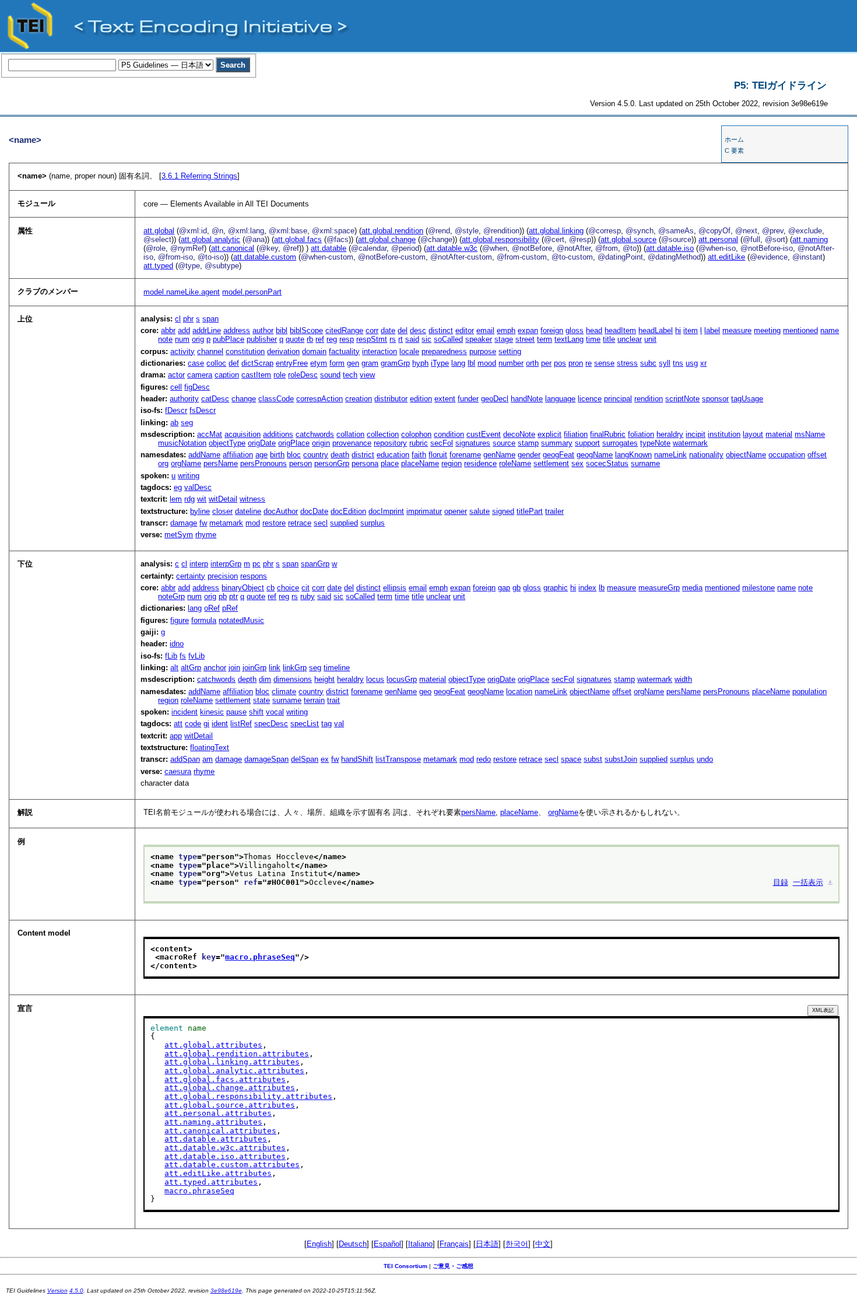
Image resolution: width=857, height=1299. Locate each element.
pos (560, 363)
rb (310, 339)
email (485, 330)
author (262, 330)
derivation (283, 351)
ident (220, 723)
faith (419, 454)
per (546, 363)
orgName (186, 463)
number (511, 363)
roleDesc (303, 374)
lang (458, 363)
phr (188, 318)
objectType (227, 443)
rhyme (205, 534)
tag (326, 723)
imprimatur (424, 511)
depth (247, 679)
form (337, 363)
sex (577, 463)
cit (305, 587)
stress (627, 363)
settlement (551, 463)
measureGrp (659, 587)
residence (480, 463)
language (560, 398)
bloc (294, 454)
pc (256, 563)
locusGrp (402, 679)
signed (503, 511)
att (178, 723)
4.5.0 (76, 1290)
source (504, 443)
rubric (418, 443)
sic (426, 339)
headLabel (655, 330)
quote (295, 339)
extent (444, 398)
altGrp (191, 667)
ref (319, 339)
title (609, 339)
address (236, 330)
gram (369, 363)
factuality (344, 351)
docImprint (386, 511)
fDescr (176, 410)
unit (650, 339)
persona (365, 463)
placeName (420, 463)
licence (590, 398)
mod (252, 523)
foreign (551, 330)
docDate (314, 511)
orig (198, 339)
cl (178, 318)
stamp (528, 443)
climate (284, 691)
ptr (233, 596)
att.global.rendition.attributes (236, 1053)
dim (265, 679)
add (184, 330)
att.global (158, 230)
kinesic (212, 712)
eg (178, 487)
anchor (214, 667)
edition (421, 398)
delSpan (304, 759)
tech (350, 374)
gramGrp (395, 363)
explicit (549, 434)
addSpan (185, 759)
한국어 (516, 1244)
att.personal (718, 239)
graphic (555, 587)
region (451, 463)
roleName (515, 463)
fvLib (196, 656)
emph (506, 330)
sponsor (715, 398)
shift (256, 712)
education (393, 454)
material (778, 434)
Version (57, 1290)
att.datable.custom (264, 257)
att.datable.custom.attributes (232, 1164)
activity (182, 351)
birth (277, 454)
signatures (472, 443)
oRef (212, 608)
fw (203, 523)
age (261, 454)
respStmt (371, 339)
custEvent (483, 434)
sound (330, 374)
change (243, 398)
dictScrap (257, 363)
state (261, 700)
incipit (695, 434)
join (234, 667)
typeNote (655, 443)
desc (418, 330)
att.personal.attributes (218, 1113)
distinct (440, 330)
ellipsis (394, 587)
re (588, 363)
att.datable (328, 248)
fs (183, 656)
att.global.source (628, 239)
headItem (620, 330)
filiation (576, 434)
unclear (629, 339)
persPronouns (263, 463)
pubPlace (228, 339)
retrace (299, 523)
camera (199, 374)
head (594, 330)
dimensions (292, 679)
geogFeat (558, 454)
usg (692, 363)
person (300, 463)
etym (318, 363)
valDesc (198, 487)
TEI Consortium (405, 1266)
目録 (780, 882)
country (315, 454)
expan (528, 330)
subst (593, 759)
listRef (241, 723)
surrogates (620, 443)
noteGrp (171, 596)
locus (375, 679)
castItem (256, 374)
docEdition (348, 511)
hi (678, 330)
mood (486, 363)
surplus (372, 523)
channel (210, 351)
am (207, 759)
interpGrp (225, 563)
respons (253, 576)
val (339, 723)
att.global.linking (556, 230)
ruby (307, 596)
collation (350, 434)
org (163, 463)
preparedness (444, 351)
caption (227, 374)
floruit (437, 454)
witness (252, 499)
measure (736, 330)
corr (372, 330)
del (403, 330)
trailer (554, 511)
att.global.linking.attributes (232, 1062)
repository (390, 443)
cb (270, 587)
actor (176, 374)
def (234, 363)
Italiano (420, 1244)
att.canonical (232, 248)
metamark (226, 523)
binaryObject (243, 587)
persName (220, 463)
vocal (275, 712)
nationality (706, 454)
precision (223, 576)
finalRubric (608, 434)
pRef (230, 608)
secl (321, 523)
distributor (391, 398)
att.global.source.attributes (229, 1105)
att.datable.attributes (215, 1139)
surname (645, 463)
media (692, 587)
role (279, 374)
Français (454, 1244)
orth (532, 363)
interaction (379, 351)
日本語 (487, 1244)
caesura (177, 771)
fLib (171, 656)
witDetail (223, 499)
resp (346, 339)
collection (383, 434)
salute (479, 511)
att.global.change (387, 239)
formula (203, 620)
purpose (482, 351)
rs (392, 339)
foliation (641, 434)
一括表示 (808, 882)
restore (274, 523)
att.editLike (726, 257)
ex (325, 759)
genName (499, 454)
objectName (746, 454)
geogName (595, 454)
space (571, 759)
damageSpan (266, 759)
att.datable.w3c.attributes (225, 1147)
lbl (471, 363)
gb (516, 587)
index (587, 587)
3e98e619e (226, 1290)
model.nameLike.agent (181, 292)
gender (529, 454)
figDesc (197, 387)
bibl (281, 330)
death (340, 454)
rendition (648, 398)
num (182, 339)
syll (664, 363)
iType (440, 363)
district (363, 454)
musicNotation (182, 443)
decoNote (519, 434)
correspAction (319, 398)
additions (278, 434)
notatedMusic (241, 620)
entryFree (292, 363)
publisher (262, 339)
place (390, 463)
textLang (569, 339)
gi (206, 723)
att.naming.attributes (213, 1122)
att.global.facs (298, 239)
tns (678, 363)
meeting (767, 330)
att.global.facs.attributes (225, 1079)
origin (321, 443)
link (274, 667)
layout (753, 434)
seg (187, 422)
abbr (168, 330)
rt (400, 339)
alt (174, 667)
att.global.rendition (392, 230)
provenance (351, 443)
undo (705, 759)
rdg (189, 499)
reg (331, 339)
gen (353, 363)
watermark (690, 443)
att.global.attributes (213, 1045)
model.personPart (252, 292)
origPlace (294, 443)
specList (304, 723)
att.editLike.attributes (218, 1173)
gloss (575, 330)
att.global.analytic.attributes (234, 1070)
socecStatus (607, 463)
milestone (758, 587)
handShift (357, 759)
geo (425, 691)
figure (179, 620)
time (593, 339)
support (587, 443)
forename (465, 454)
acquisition (242, 434)
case (196, 363)
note (165, 339)
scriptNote (682, 398)
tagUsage (747, 398)
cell (176, 387)
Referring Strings (199, 175)
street (525, 339)
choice (288, 587)
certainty (190, 576)
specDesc (271, 723)
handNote (527, 398)
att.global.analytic (210, 239)
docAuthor (281, 511)
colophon (416, 434)
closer (222, 511)
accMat (209, 434)
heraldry (669, 434)
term (544, 339)
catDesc (215, 398)
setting (509, 351)
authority (184, 398)
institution (724, 434)
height (324, 679)
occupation (786, 454)
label (712, 330)
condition (449, 434)
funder (468, 398)
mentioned (800, 330)
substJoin (621, 759)
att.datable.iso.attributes (225, 1156)
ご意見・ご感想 (453, 1266)
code (193, 723)
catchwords (315, 434)
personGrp (331, 463)
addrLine (206, 330)
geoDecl (494, 398)
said (412, 339)
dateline (248, 511)
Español (387, 1244)
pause (236, 712)
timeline (337, 667)
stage (503, 339)
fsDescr (202, 410)
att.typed (158, 265)
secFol (441, 443)
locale (409, 351)
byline (200, 511)
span (210, 318)
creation (358, 398)
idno (177, 643)
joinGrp (254, 667)
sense (604, 363)
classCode (276, 398)
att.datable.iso (670, 248)
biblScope (306, 330)
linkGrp (295, 667)
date (388, 330)
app (176, 735)
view (367, 374)
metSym (178, 534)
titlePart (530, 511)
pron (575, 363)
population (809, 691)
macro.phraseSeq (260, 957)
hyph (420, 363)
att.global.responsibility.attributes (248, 1096)
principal (618, 398)
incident (184, 712)
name (829, 330)
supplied (344, 523)
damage (183, 523)
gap (504, 587)
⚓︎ (830, 882)
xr (703, 363)
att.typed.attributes (211, 1182)
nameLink (670, 454)
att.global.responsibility (500, 239)
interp (198, 563)
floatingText (209, 747)
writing (188, 475)
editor (464, 330)
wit (201, 499)
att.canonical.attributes (220, 1130)
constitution (245, 351)
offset (817, 454)
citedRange (344, 330)
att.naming (810, 239)
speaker (478, 339)
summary (556, 443)
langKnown (633, 454)
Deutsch (353, 1244)
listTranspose (398, 759)
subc (648, 363)
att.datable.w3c (451, 248)
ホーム (734, 139)
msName (810, 434)
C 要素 (734, 150)
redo (483, 759)
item (690, 330)
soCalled (448, 339)
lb (602, 587)
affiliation (238, 454)
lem (176, 499)
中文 (542, 1244)
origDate (262, 443)
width (683, 679)
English (319, 1244)
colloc (216, 363)
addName (204, 454)
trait (333, 700)
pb (223, 596)
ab (174, 422)
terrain (314, 700)
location (519, 691)
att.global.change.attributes (229, 1087)
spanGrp (315, 563)
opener (455, 511)
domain (314, 351)
